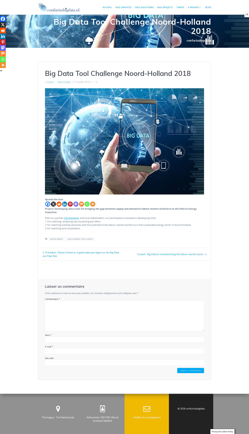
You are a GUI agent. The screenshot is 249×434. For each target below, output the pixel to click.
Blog (208, 7)
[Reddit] (59, 204)
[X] (53, 204)
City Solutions (71, 218)
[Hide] (1, 71)
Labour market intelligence (80, 239)
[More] (92, 204)
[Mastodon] (75, 204)
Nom (48, 335)
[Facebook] (47, 204)
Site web (49, 358)
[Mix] (81, 204)
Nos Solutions (144, 7)
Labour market (57, 239)
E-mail (49, 346)
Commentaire (52, 299)
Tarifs (180, 7)
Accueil (107, 7)
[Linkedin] (64, 204)
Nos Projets (64, 82)
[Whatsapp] (87, 204)
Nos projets (164, 7)
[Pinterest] (70, 204)
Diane (50, 82)
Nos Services (123, 7)
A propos (193, 7)
